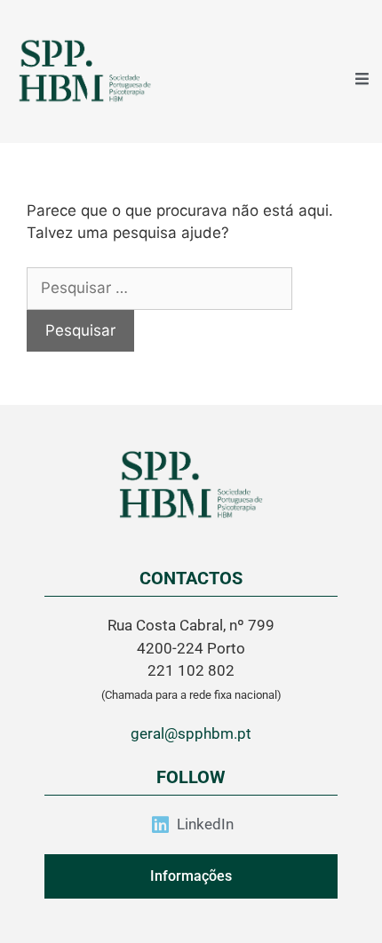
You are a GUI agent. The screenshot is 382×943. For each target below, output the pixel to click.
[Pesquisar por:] (159, 288)
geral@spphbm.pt (191, 733)
